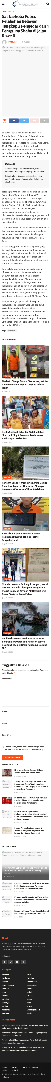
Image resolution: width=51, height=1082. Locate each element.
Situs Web (6, 735)
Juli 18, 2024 (25, 42)
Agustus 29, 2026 (8, 391)
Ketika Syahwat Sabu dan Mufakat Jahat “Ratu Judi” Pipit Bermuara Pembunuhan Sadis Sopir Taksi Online (24, 179)
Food (4, 992)
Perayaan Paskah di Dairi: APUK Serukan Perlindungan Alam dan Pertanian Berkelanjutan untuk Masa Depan (31, 886)
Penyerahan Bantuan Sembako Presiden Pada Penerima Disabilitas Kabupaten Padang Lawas (25, 871)
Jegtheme (5, 1077)
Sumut (29, 999)
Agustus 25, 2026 (21, 776)
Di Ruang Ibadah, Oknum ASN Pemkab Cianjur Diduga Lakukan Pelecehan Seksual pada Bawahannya (30, 800)
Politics (30, 989)
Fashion (5, 989)
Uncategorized (33, 1010)
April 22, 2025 (20, 892)
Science (30, 996)
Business (6, 978)
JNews (9, 1074)
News (29, 975)
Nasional (6, 1010)
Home (4, 12)
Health (5, 996)
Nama (5, 711)
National (5, 1013)
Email (5, 723)
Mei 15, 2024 (19, 917)
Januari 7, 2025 (20, 906)
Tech (29, 1003)
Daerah (5, 982)
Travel (29, 1006)
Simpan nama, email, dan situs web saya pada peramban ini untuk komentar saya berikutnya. (25, 748)
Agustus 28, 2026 (8, 544)
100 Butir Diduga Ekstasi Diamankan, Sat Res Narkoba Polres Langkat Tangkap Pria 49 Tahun (25, 384)
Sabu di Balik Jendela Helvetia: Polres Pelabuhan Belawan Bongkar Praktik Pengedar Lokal (21, 537)
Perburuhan (32, 985)
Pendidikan (32, 982)
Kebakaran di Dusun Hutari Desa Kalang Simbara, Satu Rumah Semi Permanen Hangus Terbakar (31, 899)
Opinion (30, 978)
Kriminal (7, 376)
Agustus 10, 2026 (21, 836)
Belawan (11, 331)
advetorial (6, 975)
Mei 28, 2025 (19, 792)
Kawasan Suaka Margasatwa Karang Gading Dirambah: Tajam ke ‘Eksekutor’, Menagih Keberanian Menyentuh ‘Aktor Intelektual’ (24, 486)
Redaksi (13, 42)
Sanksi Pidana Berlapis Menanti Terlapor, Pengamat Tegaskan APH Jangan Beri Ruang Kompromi (29, 830)
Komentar (7, 678)
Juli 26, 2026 (19, 806)
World (29, 1013)
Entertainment (8, 985)
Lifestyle (6, 1003)
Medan (5, 1006)
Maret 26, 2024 (9, 877)
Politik (30, 992)
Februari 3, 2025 (21, 822)
